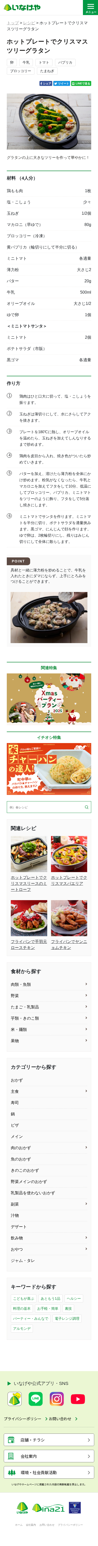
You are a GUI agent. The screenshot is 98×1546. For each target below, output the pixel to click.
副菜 (15, 1204)
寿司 (15, 1103)
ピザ (15, 1125)
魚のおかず (21, 1159)
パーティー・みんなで (30, 1319)
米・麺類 (19, 1029)
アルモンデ (22, 1329)
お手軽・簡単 (47, 1308)
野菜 (15, 996)
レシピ (29, 23)
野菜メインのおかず (29, 1181)
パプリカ (65, 62)
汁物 (15, 1215)
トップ (13, 23)
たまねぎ (47, 71)
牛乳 (26, 62)
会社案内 (31, 1524)
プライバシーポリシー (70, 1524)
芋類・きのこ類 (25, 1018)
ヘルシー (74, 1298)
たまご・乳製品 (25, 1007)
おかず (17, 1080)
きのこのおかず (25, 1170)
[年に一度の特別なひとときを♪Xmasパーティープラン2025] (49, 699)
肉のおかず (21, 1148)
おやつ (17, 1249)
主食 (15, 1091)
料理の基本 (22, 1308)
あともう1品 (50, 1298)
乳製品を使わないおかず (33, 1193)
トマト (44, 62)
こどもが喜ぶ (23, 1298)
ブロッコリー (20, 71)
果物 (15, 1041)
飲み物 (17, 1238)
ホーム (19, 1524)
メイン (17, 1136)
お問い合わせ (47, 1524)
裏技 (68, 1308)
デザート (19, 1227)
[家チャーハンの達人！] (49, 769)
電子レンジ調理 (67, 1319)
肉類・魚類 (21, 984)
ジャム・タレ (23, 1260)
